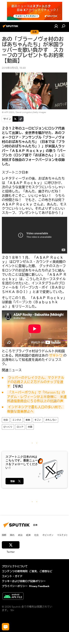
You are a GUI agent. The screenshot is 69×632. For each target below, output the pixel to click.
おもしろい (50, 419)
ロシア (20, 426)
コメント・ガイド (12, 576)
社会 (5, 419)
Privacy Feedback (39, 586)
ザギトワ (55, 355)
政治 (20, 535)
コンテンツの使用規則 (15, 571)
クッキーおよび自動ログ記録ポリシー (24, 581)
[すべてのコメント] (5, 626)
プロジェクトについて (15, 566)
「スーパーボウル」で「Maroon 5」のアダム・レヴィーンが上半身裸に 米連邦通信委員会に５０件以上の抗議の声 (37, 396)
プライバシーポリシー (15, 586)
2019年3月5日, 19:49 (14, 68)
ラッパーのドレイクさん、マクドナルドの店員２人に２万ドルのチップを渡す (35, 382)
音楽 (28, 419)
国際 (4, 535)
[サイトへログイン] (56, 26)
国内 (12, 535)
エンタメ (16, 419)
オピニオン (47, 535)
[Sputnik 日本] (11, 27)
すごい (37, 419)
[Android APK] (13, 596)
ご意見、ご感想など (40, 571)
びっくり (7, 426)
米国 (30, 426)
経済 (28, 535)
